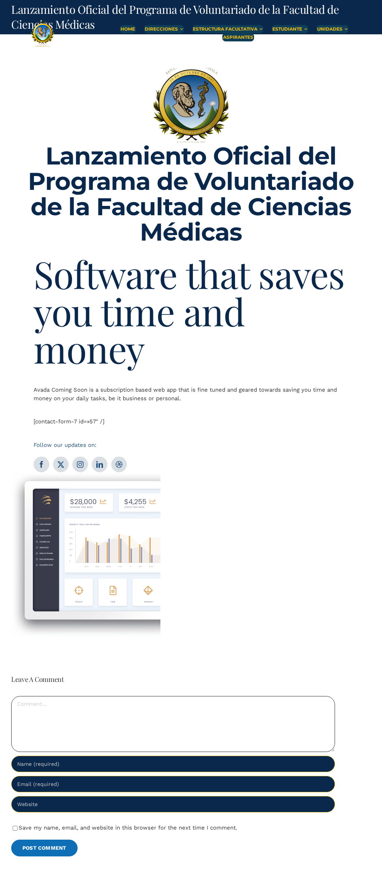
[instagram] (80, 464)
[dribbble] (119, 464)
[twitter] (61, 464)
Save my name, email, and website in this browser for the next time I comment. (128, 827)
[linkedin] (99, 464)
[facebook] (41, 464)
